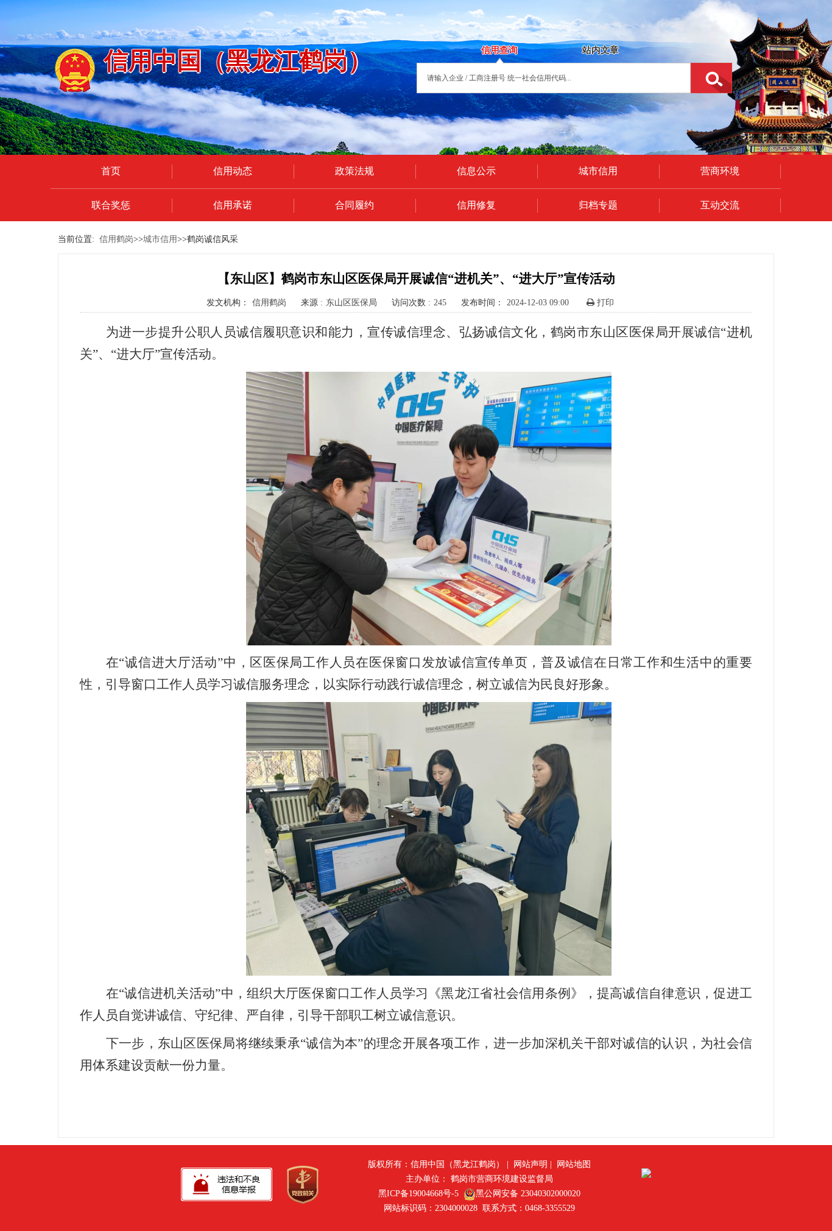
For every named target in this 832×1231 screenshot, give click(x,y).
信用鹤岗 (116, 239)
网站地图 (574, 1164)
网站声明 (530, 1164)
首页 (111, 171)
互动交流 (719, 205)
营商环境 (719, 171)
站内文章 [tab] (600, 50)
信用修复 (476, 205)
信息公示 (476, 171)
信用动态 (232, 171)
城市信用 (598, 171)
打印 (604, 302)
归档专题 (598, 205)
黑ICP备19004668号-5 (418, 1193)
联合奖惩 (110, 205)
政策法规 (354, 171)
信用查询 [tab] (499, 50)
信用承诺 (232, 205)
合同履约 (354, 205)
